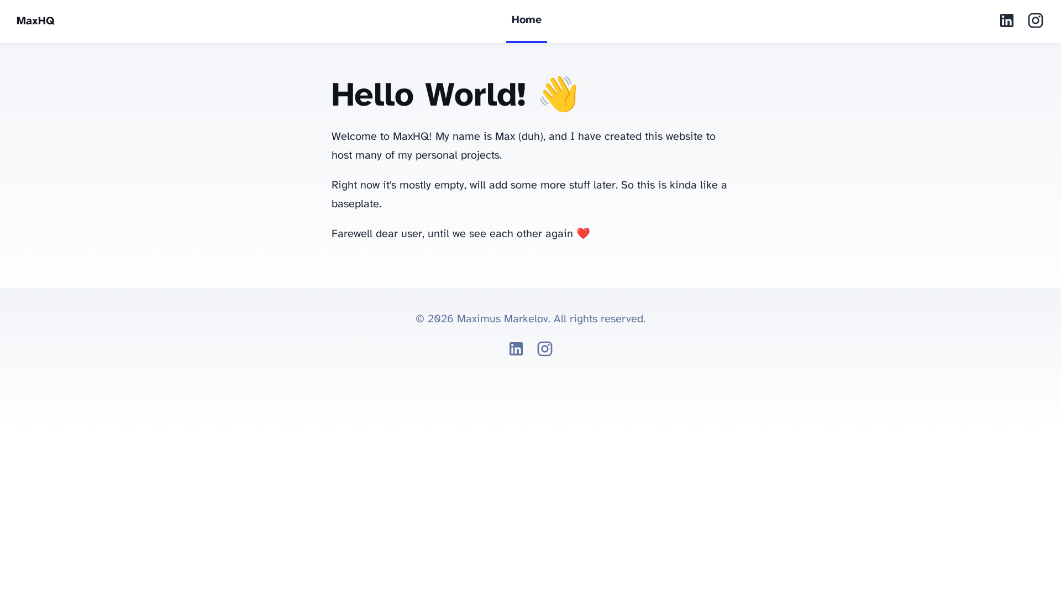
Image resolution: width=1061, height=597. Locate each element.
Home (527, 20)
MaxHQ (36, 21)
